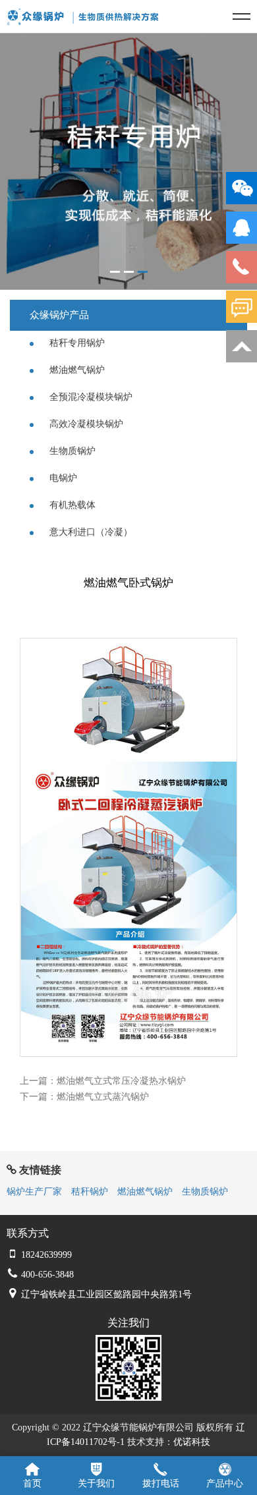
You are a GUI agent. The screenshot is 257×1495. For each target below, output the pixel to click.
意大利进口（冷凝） (89, 532)
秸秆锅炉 (89, 1192)
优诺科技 (191, 1442)
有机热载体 (71, 505)
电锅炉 (62, 478)
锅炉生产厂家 (34, 1192)
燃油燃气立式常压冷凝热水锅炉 (121, 1081)
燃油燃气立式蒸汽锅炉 (103, 1097)
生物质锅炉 (71, 451)
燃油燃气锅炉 (76, 370)
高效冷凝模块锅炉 (85, 424)
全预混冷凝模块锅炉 (89, 397)
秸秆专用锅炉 (76, 343)
